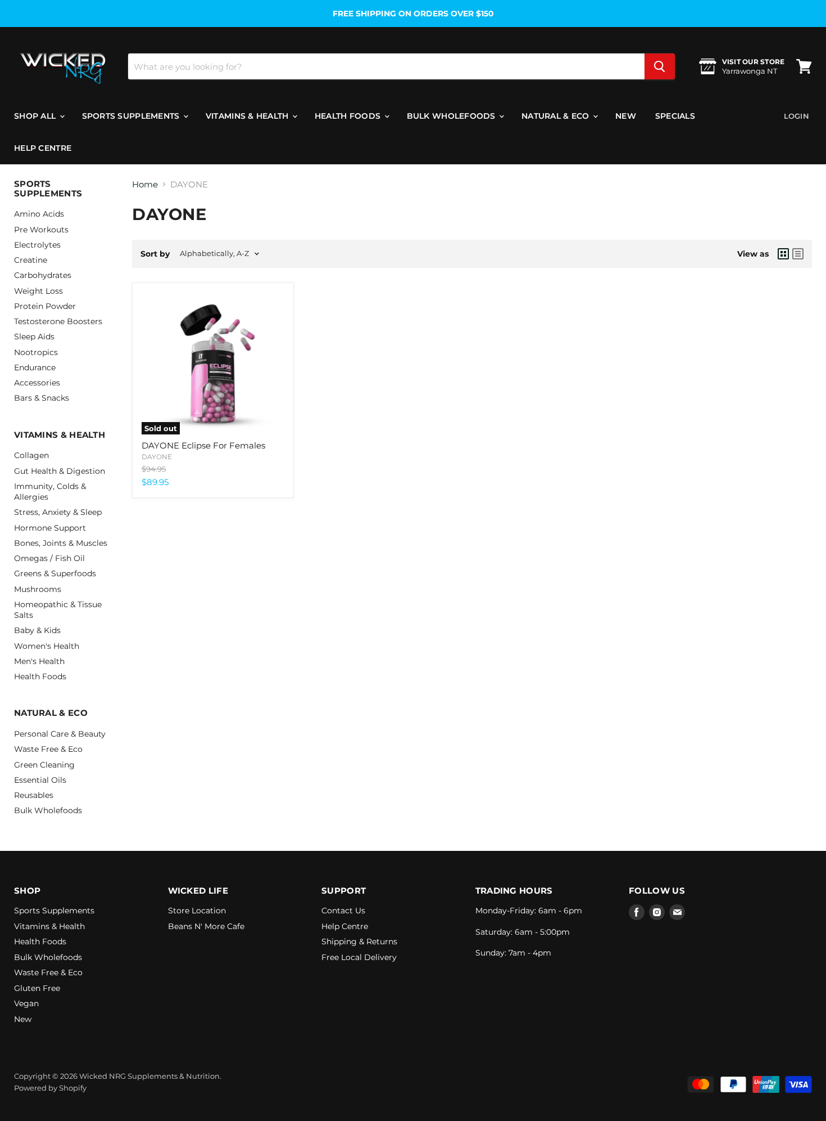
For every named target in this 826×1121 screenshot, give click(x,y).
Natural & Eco (556, 116)
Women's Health (46, 646)
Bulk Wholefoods (452, 116)
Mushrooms (37, 589)
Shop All (36, 116)
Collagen (31, 455)
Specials (675, 116)
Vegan (26, 1003)
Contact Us (343, 910)
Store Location (197, 910)
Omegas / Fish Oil (49, 558)
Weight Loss (38, 291)
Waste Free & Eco (48, 749)
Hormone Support (50, 528)
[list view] (798, 253)
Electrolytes (37, 245)
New (625, 116)
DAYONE (157, 456)
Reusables (33, 795)
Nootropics (36, 352)
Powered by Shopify (50, 1087)
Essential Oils (40, 780)
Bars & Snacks (41, 398)
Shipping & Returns (359, 941)
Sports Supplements (132, 116)
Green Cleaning (44, 765)
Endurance (35, 367)
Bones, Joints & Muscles (60, 543)
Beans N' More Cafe (206, 926)
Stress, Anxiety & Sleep (58, 512)
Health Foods (349, 116)
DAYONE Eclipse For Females (203, 445)
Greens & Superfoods (55, 573)
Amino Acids (39, 214)
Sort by (155, 253)
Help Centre (42, 148)
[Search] (660, 66)
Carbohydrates (42, 275)
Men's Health (39, 661)
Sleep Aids (34, 336)
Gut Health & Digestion (59, 471)
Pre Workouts (41, 230)
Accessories (37, 383)
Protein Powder (45, 306)
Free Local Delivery (359, 957)
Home (145, 184)
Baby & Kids (37, 630)
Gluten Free (37, 988)
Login (796, 115)
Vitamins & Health (248, 116)
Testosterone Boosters (58, 321)
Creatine (30, 260)
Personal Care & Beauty (60, 734)
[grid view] (783, 253)
